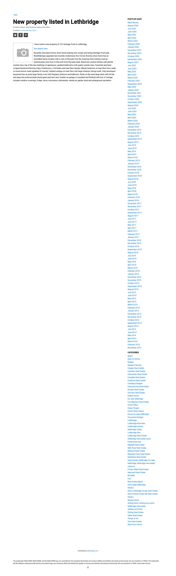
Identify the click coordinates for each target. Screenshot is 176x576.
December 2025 (134, 50)
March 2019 (133, 157)
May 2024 (132, 87)
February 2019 (134, 160)
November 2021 (134, 93)
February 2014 (134, 344)
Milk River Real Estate (137, 448)
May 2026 (132, 35)
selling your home (135, 509)
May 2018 (132, 188)
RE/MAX (131, 475)
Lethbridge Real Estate (28, 30)
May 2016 (132, 262)
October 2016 (133, 246)
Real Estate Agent (135, 481)
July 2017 (132, 219)
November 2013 (134, 348)
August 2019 (133, 142)
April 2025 (132, 75)
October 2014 (133, 320)
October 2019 (133, 136)
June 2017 (132, 222)
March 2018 (133, 194)
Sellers (131, 497)
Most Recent (133, 22)
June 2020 (132, 111)
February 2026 (134, 44)
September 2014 (135, 323)
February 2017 (134, 234)
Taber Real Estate (135, 515)
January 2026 (133, 47)
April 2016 (132, 265)
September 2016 (135, 249)
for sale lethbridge (135, 399)
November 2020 (134, 96)
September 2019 (135, 139)
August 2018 (133, 179)
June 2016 (132, 259)
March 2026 (133, 41)
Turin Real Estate (135, 521)
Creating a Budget (135, 383)
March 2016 (133, 268)
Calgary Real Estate (136, 368)
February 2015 (134, 308)
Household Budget (135, 417)
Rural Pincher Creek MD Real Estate (143, 494)
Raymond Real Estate (136, 472)
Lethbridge (132, 420)
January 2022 (133, 90)
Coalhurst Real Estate (137, 380)
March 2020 (133, 121)
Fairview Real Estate (136, 393)
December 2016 (134, 240)
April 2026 (132, 38)
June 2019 (132, 148)
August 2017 (133, 216)
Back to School (134, 359)
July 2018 (132, 182)
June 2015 (132, 295)
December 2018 (134, 167)
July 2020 (132, 108)
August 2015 (133, 289)
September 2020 (135, 102)
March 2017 (133, 231)
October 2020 (133, 99)
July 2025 (132, 65)
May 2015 (132, 298)
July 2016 (132, 256)
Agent (130, 356)
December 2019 (134, 130)
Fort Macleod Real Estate (138, 402)
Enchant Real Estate (136, 389)
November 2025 (134, 53)
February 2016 (134, 271)
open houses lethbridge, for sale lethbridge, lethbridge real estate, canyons (141, 463)
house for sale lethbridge (138, 414)
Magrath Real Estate (136, 445)
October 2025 (133, 56)
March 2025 (133, 78)
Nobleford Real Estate (137, 457)
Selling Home (133, 500)
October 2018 (133, 173)
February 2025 (134, 81)
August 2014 (133, 326)
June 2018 (132, 185)
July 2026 (132, 29)
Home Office (133, 405)
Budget (131, 362)
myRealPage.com (92, 551)
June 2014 (132, 332)
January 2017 (133, 237)
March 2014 (133, 341)
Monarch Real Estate (136, 451)
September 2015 (135, 286)
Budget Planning (134, 365)
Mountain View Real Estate (139, 454)
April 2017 (132, 228)
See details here (41, 48)
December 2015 (134, 277)
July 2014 (132, 329)
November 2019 (134, 133)
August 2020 (133, 105)
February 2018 (134, 197)
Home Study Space (136, 411)
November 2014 (134, 317)
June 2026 (132, 32)
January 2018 (133, 200)
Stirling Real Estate (136, 512)
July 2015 (132, 292)
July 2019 (132, 145)
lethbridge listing (135, 429)
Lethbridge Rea (134, 432)
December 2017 (134, 203)
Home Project (133, 408)
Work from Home (135, 524)
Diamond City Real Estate (138, 386)
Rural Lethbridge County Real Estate (143, 491)
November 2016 (134, 243)
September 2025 (135, 59)
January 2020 (133, 127)
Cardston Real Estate (136, 371)
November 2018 (134, 170)
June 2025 (132, 68)
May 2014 (132, 335)
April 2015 (132, 302)
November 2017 (134, 206)
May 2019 (132, 151)
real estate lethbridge (137, 485)
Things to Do (133, 518)
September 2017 (135, 212)
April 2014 (132, 338)
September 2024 (135, 84)
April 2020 (132, 117)
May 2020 (132, 114)
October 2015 (133, 283)
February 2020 (134, 124)
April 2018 (132, 191)
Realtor (131, 488)
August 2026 (133, 25)
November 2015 (134, 280)
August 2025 (133, 62)
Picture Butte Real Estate (138, 469)
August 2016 (133, 252)
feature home (133, 396)
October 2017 (133, 209)
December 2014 (134, 314)
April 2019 (132, 154)
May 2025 (132, 71)
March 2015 (133, 305)
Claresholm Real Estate (137, 374)
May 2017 (132, 225)
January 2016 (133, 274)
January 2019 (133, 163)
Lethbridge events (135, 426)
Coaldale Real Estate (136, 377)
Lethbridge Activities (136, 423)
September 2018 (135, 176)
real (129, 479)
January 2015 (133, 311)
